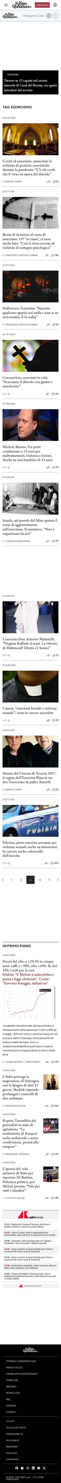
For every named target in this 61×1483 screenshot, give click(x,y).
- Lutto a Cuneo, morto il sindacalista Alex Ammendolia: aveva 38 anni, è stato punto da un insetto (29, 1233)
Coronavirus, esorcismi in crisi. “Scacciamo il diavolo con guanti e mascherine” (28, 382)
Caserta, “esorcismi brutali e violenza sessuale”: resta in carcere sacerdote (30, 710)
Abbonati (42, 5)
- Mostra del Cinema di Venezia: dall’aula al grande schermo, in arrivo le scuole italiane (27, 1225)
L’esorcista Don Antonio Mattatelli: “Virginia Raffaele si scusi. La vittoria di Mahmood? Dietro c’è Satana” (30, 643)
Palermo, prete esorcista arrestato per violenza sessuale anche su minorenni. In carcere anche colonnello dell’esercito (30, 849)
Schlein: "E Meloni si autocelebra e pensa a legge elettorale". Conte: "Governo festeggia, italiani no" (28, 979)
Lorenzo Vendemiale (16, 541)
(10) (56, 1154)
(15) (56, 394)
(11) (57, 467)
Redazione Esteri (14, 1106)
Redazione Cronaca (16, 1154)
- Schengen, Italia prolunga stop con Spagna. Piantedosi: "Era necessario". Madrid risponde (28, 1242)
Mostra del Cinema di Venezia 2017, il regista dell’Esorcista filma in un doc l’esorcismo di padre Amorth (29, 778)
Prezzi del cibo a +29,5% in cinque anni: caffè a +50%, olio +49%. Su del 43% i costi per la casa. (30, 966)
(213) (56, 863)
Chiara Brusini (13, 1062)
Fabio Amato (31, 1062)
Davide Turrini (12, 181)
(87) (56, 1062)
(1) (57, 181)
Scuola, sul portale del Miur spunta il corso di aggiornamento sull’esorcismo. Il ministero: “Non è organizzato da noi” (30, 527)
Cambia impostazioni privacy (22, 1373)
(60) (56, 1106)
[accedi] (55, 5)
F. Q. (6, 394)
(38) (56, 1198)
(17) (56, 541)
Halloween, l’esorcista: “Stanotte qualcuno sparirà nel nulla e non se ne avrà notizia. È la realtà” (30, 312)
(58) (56, 255)
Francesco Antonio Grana (20, 255)
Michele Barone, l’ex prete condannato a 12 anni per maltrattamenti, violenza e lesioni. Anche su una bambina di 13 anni (28, 453)
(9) (57, 655)
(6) (57, 324)
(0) (57, 720)
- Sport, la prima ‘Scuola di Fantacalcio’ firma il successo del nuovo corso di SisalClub (28, 1250)
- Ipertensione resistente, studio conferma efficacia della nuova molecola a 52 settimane (30, 1266)
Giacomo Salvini (14, 1198)
